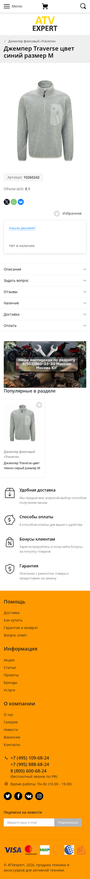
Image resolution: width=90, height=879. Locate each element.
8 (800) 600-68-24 (28, 771)
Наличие (11, 303)
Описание (12, 269)
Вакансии (12, 737)
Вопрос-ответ (15, 635)
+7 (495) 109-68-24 (29, 758)
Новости (11, 729)
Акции (9, 660)
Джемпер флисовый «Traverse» (32, 41)
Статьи (10, 667)
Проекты (11, 675)
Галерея (11, 722)
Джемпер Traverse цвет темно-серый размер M (22, 465)
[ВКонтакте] (21, 202)
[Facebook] (18, 796)
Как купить (13, 620)
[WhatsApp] (14, 202)
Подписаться (68, 822)
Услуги (9, 690)
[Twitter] (8, 796)
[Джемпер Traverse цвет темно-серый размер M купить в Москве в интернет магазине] (22, 423)
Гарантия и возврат (21, 627)
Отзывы (11, 291)
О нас (9, 714)
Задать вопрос (16, 280)
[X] (7, 202)
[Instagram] (39, 796)
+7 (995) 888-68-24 (29, 764)
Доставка (12, 314)
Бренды (10, 682)
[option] (22, 438)
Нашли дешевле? (22, 228)
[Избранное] (39, 405)
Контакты (12, 744)
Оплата (10, 325)
